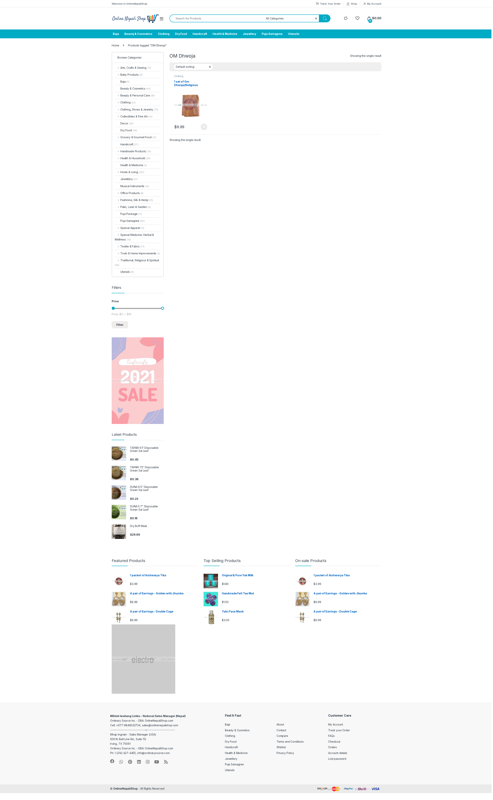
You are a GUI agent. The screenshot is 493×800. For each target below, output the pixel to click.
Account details (337, 753)
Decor (126, 123)
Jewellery (249, 33)
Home (115, 45)
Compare (282, 735)
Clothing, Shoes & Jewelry (139, 109)
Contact (281, 730)
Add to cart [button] (204, 127)
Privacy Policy (285, 753)
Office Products (131, 193)
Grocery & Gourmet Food (138, 137)
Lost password (337, 758)
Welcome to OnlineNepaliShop (129, 3)
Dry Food (181, 33)
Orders (332, 747)
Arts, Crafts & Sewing (135, 67)
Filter (119, 324)
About (280, 724)
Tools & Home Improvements (140, 253)
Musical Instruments (134, 186)
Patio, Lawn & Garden (135, 207)
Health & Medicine (225, 33)
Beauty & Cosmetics (138, 33)
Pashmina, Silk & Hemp (136, 200)
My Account (374, 3)
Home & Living (132, 172)
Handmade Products (135, 151)
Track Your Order (330, 3)
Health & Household (135, 158)
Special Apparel (132, 228)
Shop (354, 3)
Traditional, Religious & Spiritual (137, 262)
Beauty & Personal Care (137, 95)
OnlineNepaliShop (125, 788)
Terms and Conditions (290, 741)
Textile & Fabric (132, 246)
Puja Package (131, 213)
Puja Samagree (272, 33)
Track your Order (339, 730)
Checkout (334, 741)
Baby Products (131, 74)
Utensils (293, 33)
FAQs (331, 735)
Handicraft (200, 33)
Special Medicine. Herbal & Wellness (134, 237)
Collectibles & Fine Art (136, 116)
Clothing (163, 33)
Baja (116, 33)
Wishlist (281, 747)
